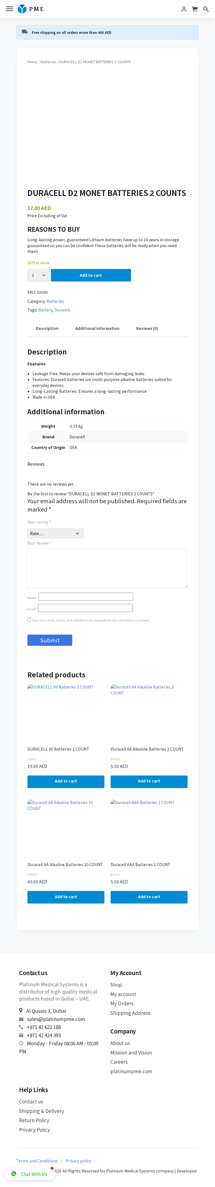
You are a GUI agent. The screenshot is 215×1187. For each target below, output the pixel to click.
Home (32, 61)
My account (123, 993)
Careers (119, 1061)
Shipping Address (130, 1012)
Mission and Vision (131, 1052)
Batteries (48, 61)
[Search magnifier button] (201, 4)
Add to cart (91, 275)
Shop (116, 984)
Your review (39, 543)
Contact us (31, 1101)
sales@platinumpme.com (56, 1018)
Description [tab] (47, 328)
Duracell (62, 310)
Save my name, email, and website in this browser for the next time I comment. (91, 620)
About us (120, 1042)
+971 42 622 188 (44, 1026)
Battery (45, 310)
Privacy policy (78, 1161)
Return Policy (34, 1120)
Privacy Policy (34, 1129)
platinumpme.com (131, 1071)
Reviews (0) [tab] (147, 328)
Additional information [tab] (97, 328)
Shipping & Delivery (41, 1110)
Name (33, 597)
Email (32, 609)
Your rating (39, 522)
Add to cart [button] (66, 781)
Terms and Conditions (37, 1161)
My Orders (122, 1003)
